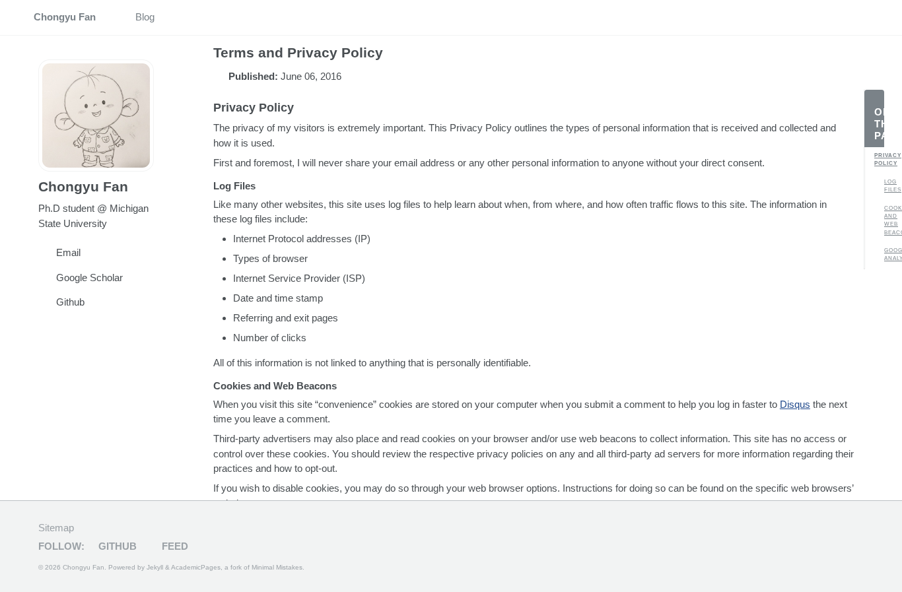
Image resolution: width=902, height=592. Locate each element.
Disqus (795, 404)
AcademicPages (196, 567)
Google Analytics (889, 254)
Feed (173, 546)
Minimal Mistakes (277, 567)
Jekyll (155, 567)
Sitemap (56, 527)
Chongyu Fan (65, 16)
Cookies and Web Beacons (889, 220)
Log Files (889, 186)
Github (70, 302)
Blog (145, 16)
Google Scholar (89, 277)
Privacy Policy (879, 159)
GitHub (116, 546)
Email (68, 252)
